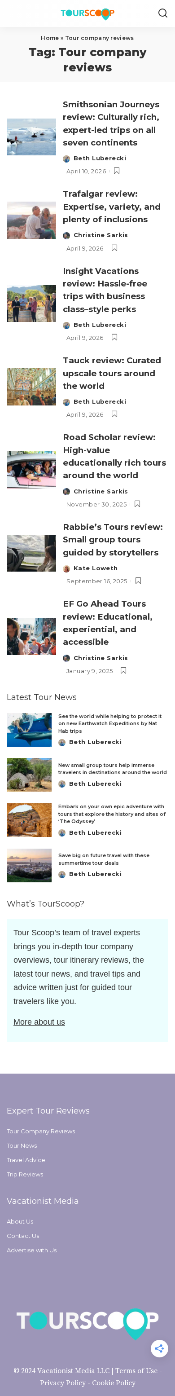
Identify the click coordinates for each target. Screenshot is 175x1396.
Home (50, 38)
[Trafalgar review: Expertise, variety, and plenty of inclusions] (31, 220)
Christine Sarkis (101, 234)
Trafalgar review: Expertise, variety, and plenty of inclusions (112, 207)
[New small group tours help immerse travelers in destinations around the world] (29, 775)
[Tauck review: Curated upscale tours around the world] (31, 386)
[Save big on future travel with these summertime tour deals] (29, 865)
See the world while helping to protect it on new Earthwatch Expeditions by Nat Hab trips (110, 723)
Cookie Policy (114, 1382)
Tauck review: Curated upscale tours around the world (112, 373)
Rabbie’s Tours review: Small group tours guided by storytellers (113, 540)
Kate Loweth (96, 568)
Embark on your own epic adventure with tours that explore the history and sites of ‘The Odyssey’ (112, 813)
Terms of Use (136, 1370)
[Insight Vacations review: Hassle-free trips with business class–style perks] (31, 303)
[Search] (163, 13)
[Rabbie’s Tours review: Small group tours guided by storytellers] (31, 553)
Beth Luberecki (100, 158)
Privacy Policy (63, 1382)
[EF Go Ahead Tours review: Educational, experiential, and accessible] (31, 636)
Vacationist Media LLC (73, 1370)
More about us (39, 1021)
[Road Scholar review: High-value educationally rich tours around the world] (31, 470)
